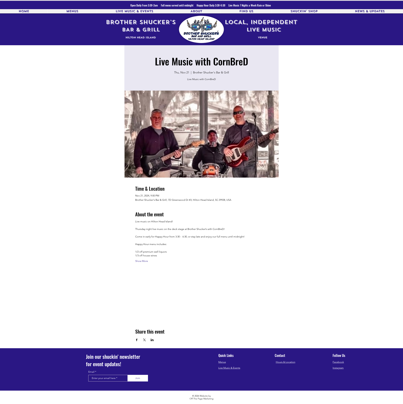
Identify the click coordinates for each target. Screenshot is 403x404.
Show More (141, 261)
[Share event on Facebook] (136, 340)
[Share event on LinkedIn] (152, 340)
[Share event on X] (144, 340)
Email (91, 372)
